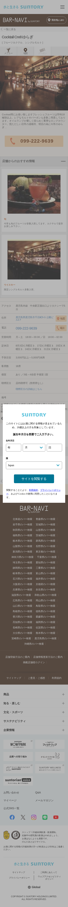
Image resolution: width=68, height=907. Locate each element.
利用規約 (33, 490)
